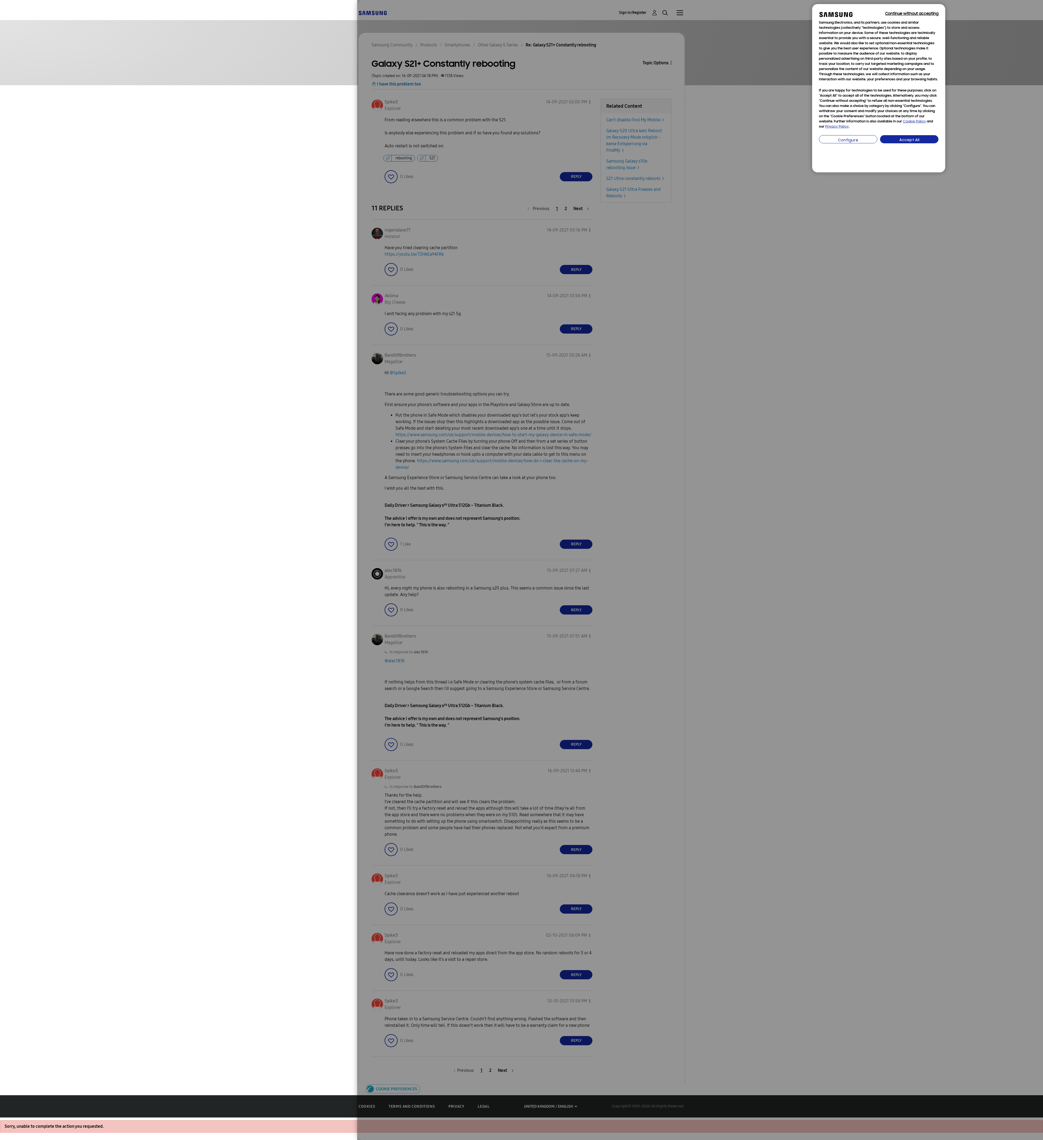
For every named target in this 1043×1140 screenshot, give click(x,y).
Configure (848, 140)
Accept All (909, 140)
